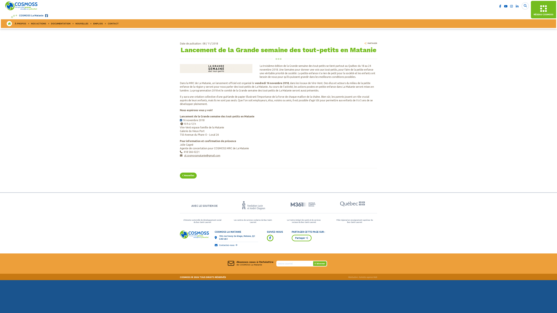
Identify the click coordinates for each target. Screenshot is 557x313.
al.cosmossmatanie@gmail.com (202, 155)
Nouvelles (189, 175)
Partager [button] (300, 238)
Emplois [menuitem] (98, 23)
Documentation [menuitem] (60, 23)
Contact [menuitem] (113, 23)
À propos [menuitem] (20, 23)
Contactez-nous (226, 245)
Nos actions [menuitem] (38, 23)
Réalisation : (362, 277)
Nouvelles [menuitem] (81, 23)
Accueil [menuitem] (9, 23)
